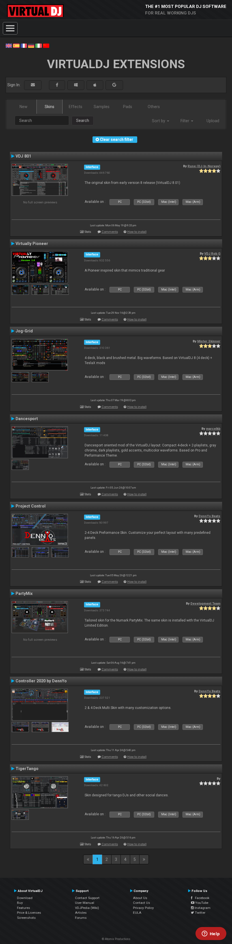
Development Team (205, 603)
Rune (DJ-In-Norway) (204, 166)
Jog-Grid (24, 331)
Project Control (31, 506)
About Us (140, 898)
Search (82, 120)
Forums (81, 918)
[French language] (24, 45)
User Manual (84, 903)
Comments (110, 232)
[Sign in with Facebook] (57, 85)
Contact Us (141, 903)
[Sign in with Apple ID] (95, 85)
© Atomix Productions (116, 939)
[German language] (31, 45)
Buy (20, 903)
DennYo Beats (209, 516)
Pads (127, 106)
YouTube (201, 903)
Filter (185, 121)
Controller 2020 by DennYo (41, 681)
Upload (213, 121)
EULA (137, 913)
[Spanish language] (16, 45)
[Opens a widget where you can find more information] (210, 934)
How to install (137, 232)
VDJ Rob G (212, 253)
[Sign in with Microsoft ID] (75, 85)
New (23, 106)
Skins (49, 106)
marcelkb (213, 429)
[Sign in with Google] (114, 85)
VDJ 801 (23, 156)
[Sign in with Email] (33, 85)
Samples (101, 106)
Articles (81, 913)
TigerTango (27, 768)
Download (25, 898)
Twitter (199, 913)
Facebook (200, 898)
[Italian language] (38, 45)
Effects (75, 106)
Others (154, 106)
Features (23, 908)
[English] (9, 45)
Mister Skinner (208, 341)
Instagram (202, 908)
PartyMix (24, 593)
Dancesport (27, 418)
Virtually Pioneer (32, 243)
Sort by (159, 121)
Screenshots (26, 918)
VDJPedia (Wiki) (87, 908)
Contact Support (87, 898)
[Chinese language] (46, 45)
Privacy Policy (143, 908)
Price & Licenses (29, 913)
